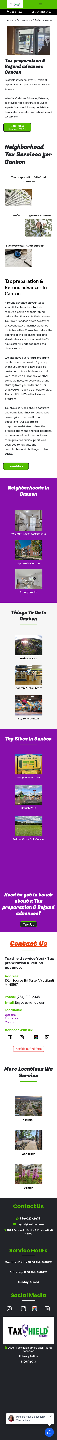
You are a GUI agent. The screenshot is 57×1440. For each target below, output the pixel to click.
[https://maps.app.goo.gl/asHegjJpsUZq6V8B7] (28, 794)
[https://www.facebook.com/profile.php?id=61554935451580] (9, 1037)
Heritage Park (28, 658)
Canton (10, 1022)
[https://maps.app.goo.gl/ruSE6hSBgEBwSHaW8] (28, 764)
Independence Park (28, 777)
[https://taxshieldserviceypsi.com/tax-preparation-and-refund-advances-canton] (28, 1174)
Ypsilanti (10, 1015)
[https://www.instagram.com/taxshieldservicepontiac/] (22, 1037)
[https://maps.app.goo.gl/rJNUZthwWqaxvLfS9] (28, 705)
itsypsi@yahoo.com (30, 1002)
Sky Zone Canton (28, 718)
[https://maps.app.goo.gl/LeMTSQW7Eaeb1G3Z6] (34, 1308)
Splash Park (28, 808)
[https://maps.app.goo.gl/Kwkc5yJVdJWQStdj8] (28, 578)
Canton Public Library (28, 688)
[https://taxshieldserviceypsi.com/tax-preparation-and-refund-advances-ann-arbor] (28, 1140)
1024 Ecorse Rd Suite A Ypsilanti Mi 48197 (29, 982)
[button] (40, 4)
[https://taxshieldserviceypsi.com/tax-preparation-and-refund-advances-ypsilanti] (28, 1106)
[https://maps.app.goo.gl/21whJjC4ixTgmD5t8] (28, 825)
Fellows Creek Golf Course (28, 839)
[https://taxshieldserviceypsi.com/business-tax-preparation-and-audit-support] (18, 258)
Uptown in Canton (28, 563)
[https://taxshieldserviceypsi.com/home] (15, 4)
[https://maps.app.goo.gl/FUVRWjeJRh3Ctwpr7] (28, 550)
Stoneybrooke (28, 592)
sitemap (28, 1361)
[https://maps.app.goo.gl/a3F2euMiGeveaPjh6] (36, 1037)
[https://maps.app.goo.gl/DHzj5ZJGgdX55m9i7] (28, 645)
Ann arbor (12, 1018)
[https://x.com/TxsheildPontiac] (47, 1037)
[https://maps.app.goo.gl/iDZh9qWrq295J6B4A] (28, 674)
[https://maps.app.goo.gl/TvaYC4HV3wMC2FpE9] (28, 520)
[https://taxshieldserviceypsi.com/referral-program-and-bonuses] (38, 228)
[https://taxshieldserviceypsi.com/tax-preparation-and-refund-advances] (18, 197)
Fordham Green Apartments (28, 533)
